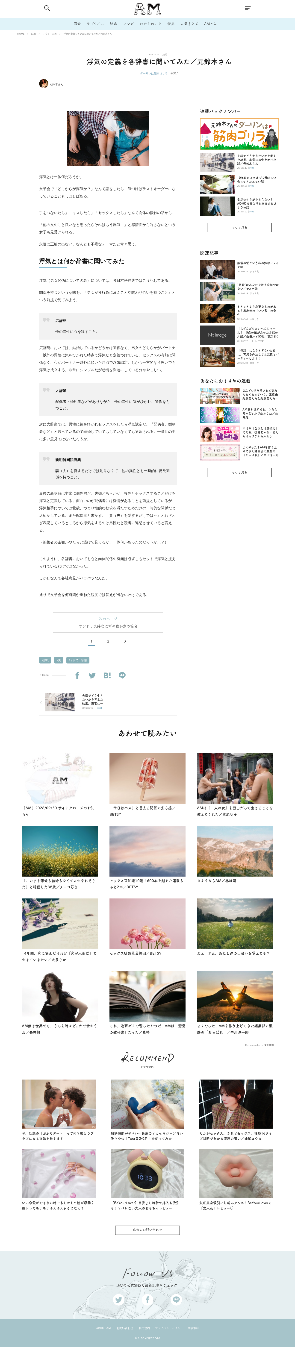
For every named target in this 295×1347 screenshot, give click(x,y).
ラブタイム (95, 24)
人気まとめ (189, 24)
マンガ (128, 24)
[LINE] (122, 675)
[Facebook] (77, 675)
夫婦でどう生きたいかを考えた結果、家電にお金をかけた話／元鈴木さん (256, 159)
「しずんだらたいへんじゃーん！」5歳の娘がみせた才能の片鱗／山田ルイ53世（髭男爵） (258, 332)
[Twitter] (92, 675)
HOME (20, 33)
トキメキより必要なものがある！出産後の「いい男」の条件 (256, 310)
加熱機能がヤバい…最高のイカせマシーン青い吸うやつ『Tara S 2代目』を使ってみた (147, 1136)
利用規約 (144, 1328)
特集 (171, 24)
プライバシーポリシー (169, 1328)
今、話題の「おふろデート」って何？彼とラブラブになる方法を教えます (58, 1136)
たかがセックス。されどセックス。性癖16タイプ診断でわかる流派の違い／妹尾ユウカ (235, 1136)
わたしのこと (151, 24)
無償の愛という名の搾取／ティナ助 (258, 264)
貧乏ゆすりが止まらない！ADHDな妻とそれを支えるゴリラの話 (256, 203)
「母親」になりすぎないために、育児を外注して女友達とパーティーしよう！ (258, 354)
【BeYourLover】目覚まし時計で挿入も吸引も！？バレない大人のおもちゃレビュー (145, 1205)
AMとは (210, 24)
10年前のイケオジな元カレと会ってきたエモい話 (257, 179)
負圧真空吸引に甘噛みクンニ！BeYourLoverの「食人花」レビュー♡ (235, 1205)
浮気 (45, 660)
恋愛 (77, 24)
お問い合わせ (125, 1328)
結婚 (113, 24)
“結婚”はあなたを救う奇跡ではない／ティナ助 (258, 286)
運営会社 (193, 1328)
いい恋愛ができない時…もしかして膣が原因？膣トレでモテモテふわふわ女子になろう (58, 1205)
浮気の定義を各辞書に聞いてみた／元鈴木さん (88, 33)
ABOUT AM (103, 1328)
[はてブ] (107, 675)
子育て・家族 (50, 33)
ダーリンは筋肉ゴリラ (154, 73)
